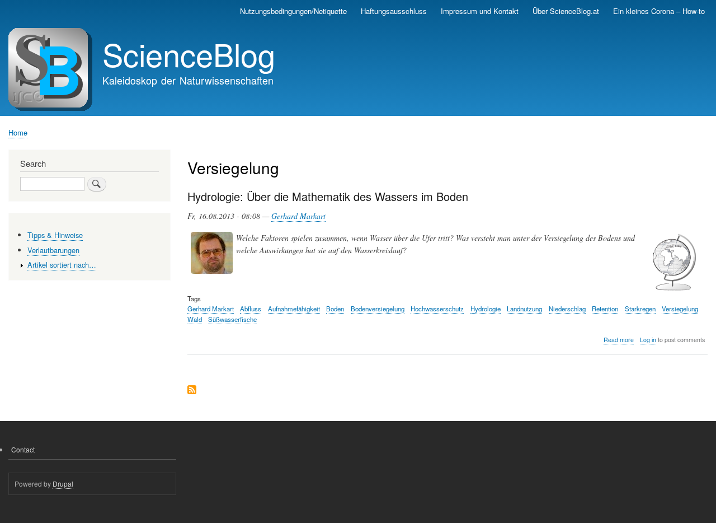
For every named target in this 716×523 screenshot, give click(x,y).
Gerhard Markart (298, 216)
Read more (619, 339)
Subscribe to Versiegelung (191, 390)
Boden (335, 308)
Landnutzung (524, 308)
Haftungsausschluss (394, 11)
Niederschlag (567, 308)
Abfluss (250, 308)
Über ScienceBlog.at (566, 11)
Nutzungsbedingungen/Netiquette (293, 11)
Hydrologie (485, 308)
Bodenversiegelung (377, 308)
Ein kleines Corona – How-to (659, 11)
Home (17, 132)
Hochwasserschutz (437, 308)
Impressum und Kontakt (480, 11)
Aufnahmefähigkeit (294, 308)
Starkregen (640, 308)
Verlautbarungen (53, 250)
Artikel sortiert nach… (61, 264)
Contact (23, 449)
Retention (605, 308)
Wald (194, 319)
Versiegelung (680, 308)
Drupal (63, 483)
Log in (648, 339)
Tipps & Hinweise (55, 235)
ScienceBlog (188, 53)
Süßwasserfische (232, 319)
